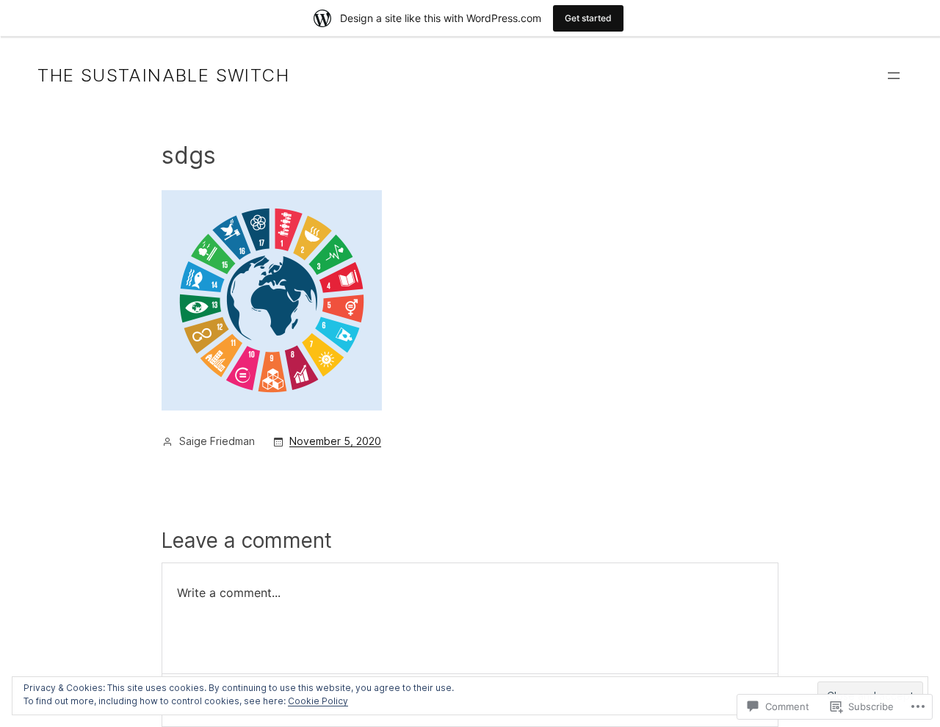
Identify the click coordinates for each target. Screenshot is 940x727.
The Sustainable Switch (163, 75)
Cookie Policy (318, 700)
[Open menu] (894, 75)
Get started (588, 17)
